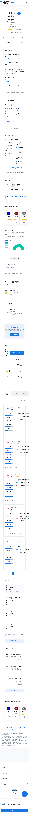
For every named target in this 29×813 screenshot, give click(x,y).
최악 (12, 393)
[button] (20, 400)
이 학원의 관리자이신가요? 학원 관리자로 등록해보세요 (14, 728)
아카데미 (13, 2)
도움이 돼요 (9, 433)
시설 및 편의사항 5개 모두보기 (14, 121)
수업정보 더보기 (13, 641)
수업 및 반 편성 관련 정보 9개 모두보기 (15, 168)
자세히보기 (8, 58)
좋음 (23, 393)
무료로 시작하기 (14, 334)
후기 (23, 38)
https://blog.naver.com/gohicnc (19, 196)
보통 (19, 393)
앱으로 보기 (14, 810)
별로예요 (15, 433)
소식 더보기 (13, 690)
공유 (22, 433)
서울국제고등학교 (10, 267)
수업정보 (8, 42)
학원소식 (20, 42)
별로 (16, 393)
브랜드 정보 (14, 38)
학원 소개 (5, 38)
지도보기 (12, 187)
